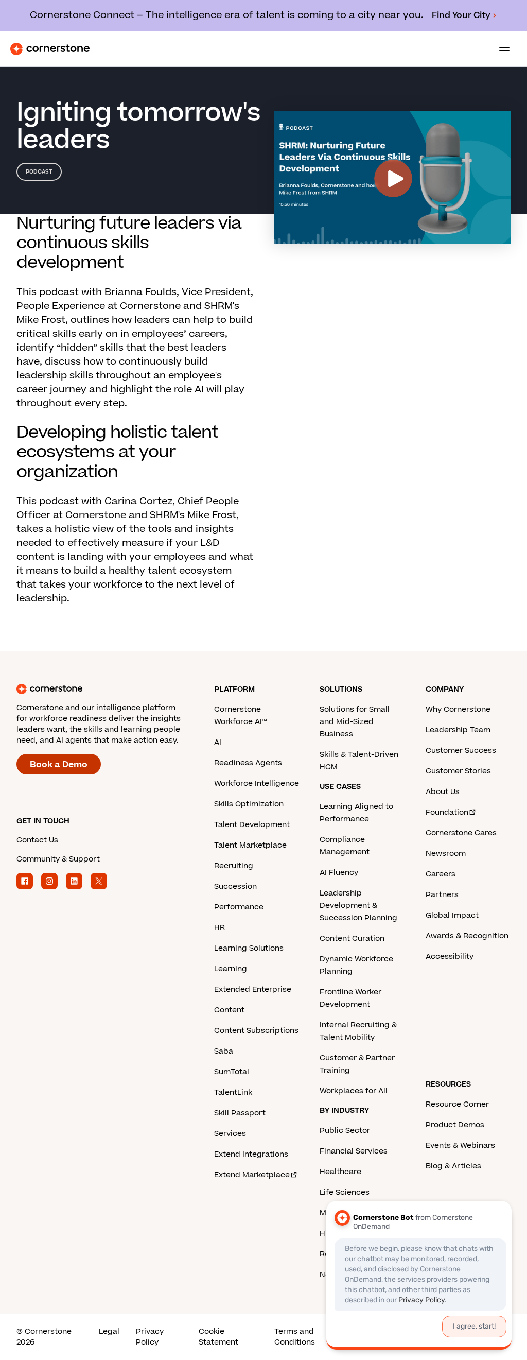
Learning (230, 968)
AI (217, 742)
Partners (442, 894)
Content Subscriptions (256, 1030)
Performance (239, 907)
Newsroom (446, 853)
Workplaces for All (354, 1091)
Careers (440, 874)
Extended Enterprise (252, 989)
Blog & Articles (453, 1166)
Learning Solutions (249, 948)
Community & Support (58, 859)
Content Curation (352, 938)
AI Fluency (339, 872)
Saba (223, 1051)
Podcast (39, 172)
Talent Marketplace (250, 845)
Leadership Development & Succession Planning (358, 905)
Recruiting (233, 865)
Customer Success (461, 750)
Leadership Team (458, 730)
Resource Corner (457, 1104)
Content (229, 1010)
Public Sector (345, 1130)
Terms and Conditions (294, 1337)
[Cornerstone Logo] (50, 49)
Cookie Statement (218, 1337)
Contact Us (37, 840)
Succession (235, 886)
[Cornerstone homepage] (115, 689)
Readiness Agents (248, 763)
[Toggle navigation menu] (500, 49)
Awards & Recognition (467, 936)
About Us (443, 791)
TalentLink (233, 1092)
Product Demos (455, 1125)
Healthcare (340, 1171)
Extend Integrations (251, 1154)
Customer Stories (458, 771)
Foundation (447, 812)
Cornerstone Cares (461, 833)
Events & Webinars (460, 1145)
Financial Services (354, 1151)
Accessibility (449, 956)
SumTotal (231, 1071)
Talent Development (252, 824)
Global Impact (452, 915)
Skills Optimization (249, 804)
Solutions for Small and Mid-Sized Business (355, 721)
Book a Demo (58, 765)
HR (219, 927)
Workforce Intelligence (256, 783)
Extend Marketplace (252, 1174)
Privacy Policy (150, 1337)
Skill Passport (240, 1113)
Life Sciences (345, 1192)
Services (230, 1133)
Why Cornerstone (458, 709)
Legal (109, 1331)
